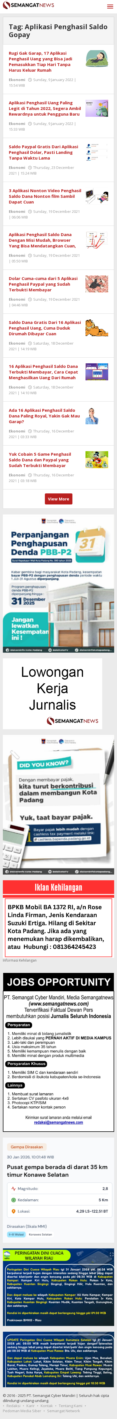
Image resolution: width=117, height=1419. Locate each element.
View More (58, 499)
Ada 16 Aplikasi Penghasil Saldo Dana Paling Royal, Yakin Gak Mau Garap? (44, 415)
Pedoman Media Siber (22, 1410)
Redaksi (13, 1405)
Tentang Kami (70, 1405)
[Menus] (110, 6)
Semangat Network (63, 1410)
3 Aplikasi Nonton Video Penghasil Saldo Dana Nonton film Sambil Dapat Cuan (45, 196)
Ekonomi (17, 79)
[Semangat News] (28, 4)
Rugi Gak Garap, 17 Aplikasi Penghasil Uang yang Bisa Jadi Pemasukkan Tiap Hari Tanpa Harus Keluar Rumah (40, 61)
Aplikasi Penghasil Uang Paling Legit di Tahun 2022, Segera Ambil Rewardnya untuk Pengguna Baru (45, 108)
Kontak (47, 1405)
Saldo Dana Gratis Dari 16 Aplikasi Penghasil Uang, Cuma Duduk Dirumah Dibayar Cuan (45, 327)
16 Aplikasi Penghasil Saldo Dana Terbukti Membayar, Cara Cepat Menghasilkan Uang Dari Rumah (43, 371)
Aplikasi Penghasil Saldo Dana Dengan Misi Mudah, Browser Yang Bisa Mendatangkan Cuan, (42, 240)
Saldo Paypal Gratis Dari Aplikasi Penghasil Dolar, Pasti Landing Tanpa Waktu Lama (43, 152)
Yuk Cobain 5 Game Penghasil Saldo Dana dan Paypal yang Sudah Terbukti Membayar (40, 459)
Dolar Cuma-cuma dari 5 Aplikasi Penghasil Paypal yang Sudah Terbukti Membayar (43, 283)
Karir (30, 1405)
